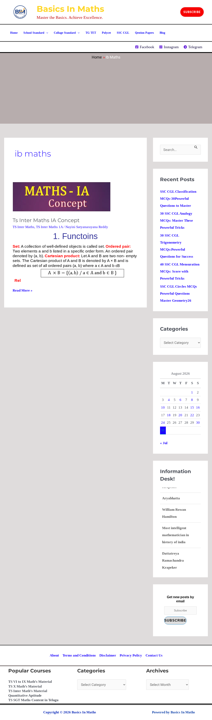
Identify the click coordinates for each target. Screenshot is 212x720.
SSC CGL (123, 32)
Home (14, 32)
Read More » (23, 290)
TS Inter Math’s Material (27, 691)
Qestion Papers (144, 32)
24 (163, 423)
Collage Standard (65, 32)
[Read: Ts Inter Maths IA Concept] (62, 197)
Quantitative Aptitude (25, 695)
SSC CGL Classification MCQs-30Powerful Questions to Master (178, 199)
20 (180, 415)
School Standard (33, 32)
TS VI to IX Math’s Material (30, 682)
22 (192, 415)
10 (163, 407)
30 (198, 423)
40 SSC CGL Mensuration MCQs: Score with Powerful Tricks (179, 271)
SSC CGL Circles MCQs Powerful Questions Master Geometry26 (178, 294)
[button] (192, 12)
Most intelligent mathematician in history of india (175, 530)
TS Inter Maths (23, 227)
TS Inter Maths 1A (49, 227)
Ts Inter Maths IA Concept (46, 220)
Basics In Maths (70, 9)
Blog (162, 32)
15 (192, 407)
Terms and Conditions (79, 655)
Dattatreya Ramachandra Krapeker (173, 555)
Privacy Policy (131, 655)
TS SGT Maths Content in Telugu (33, 700)
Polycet (106, 32)
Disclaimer (107, 655)
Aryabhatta (171, 493)
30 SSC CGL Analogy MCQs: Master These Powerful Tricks (176, 221)
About (54, 655)
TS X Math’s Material (25, 686)
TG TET (91, 32)
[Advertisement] (106, 91)
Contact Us (154, 655)
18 (169, 415)
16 (198, 407)
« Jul (163, 443)
